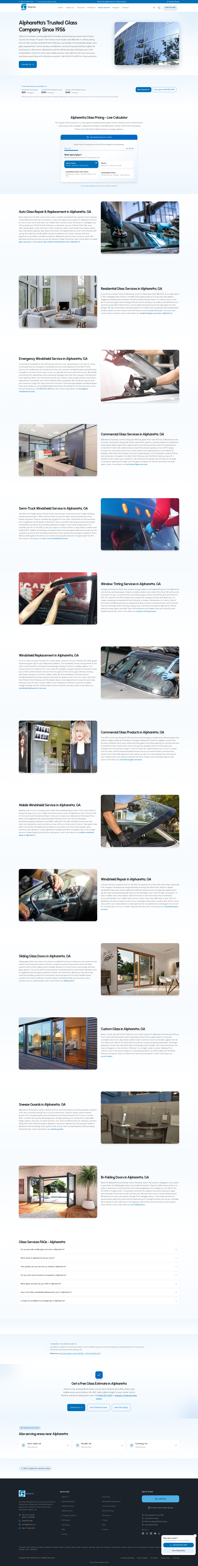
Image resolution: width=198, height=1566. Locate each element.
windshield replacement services (32, 688)
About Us (70, 7)
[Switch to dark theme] (159, 7)
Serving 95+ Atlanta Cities (47, 1)
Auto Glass (106, 1497)
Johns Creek (99, 1547)
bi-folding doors (138, 1205)
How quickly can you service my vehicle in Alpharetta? (43, 1266)
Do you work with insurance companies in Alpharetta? (43, 1275)
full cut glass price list (92, 186)
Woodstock (34, 1549)
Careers (105, 1529)
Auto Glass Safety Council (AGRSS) (71, 1353)
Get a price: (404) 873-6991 (164, 90)
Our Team (154, 1558)
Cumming (67, 1547)
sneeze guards (57, 1129)
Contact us (26, 64)
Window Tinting (107, 1511)
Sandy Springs (160, 1547)
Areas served (103, 7)
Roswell (152, 1547)
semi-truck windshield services (55, 538)
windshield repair (83, 43)
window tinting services (146, 611)
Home (60, 7)
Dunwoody (85, 1547)
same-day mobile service (52, 53)
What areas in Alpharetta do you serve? (38, 1258)
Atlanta (42, 1547)
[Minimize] (195, 1535)
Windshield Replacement (111, 1501)
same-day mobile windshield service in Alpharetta (59, 242)
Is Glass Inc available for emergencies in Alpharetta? (43, 1301)
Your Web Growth (103, 1562)
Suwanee (22, 1549)
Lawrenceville (115, 1547)
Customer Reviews (127, 1558)
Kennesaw (107, 1547)
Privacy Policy (165, 1558)
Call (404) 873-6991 (180, 1545)
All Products (66, 1520)
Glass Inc (37, 1558)
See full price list (144, 90)
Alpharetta (48, 1547)
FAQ (103, 1525)
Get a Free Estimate (98, 1407)
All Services (106, 1515)
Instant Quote (174, 1)
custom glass (106, 1056)
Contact (125, 7)
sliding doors (68, 981)
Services (80, 7)
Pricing (104, 1520)
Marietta (124, 1547)
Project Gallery (142, 1558)
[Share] (154, 7)
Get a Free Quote (178, 1551)
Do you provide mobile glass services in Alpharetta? (43, 1249)
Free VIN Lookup (121, 1407)
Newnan (130, 1547)
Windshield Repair (68, 1501)
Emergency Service (69, 1515)
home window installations (49, 46)
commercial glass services (136, 464)
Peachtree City (144, 1547)
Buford (62, 1547)
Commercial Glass (109, 1506)
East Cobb (92, 1547)
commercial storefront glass (79, 46)
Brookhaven (55, 1547)
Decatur (73, 1547)
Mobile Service (67, 1511)
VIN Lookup (66, 1525)
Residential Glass (68, 1506)
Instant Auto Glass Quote (162, 1508)
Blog (63, 1529)
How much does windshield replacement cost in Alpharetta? (46, 1292)
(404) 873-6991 (170, 7)
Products (91, 7)
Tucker (28, 1549)
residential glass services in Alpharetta (156, 313)
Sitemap (176, 1558)
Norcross (136, 1547)
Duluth (79, 1547)
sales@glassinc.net (29, 1524)
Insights (116, 7)
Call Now (162, 1499)
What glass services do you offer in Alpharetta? (41, 1284)
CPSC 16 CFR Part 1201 (92, 1353)
